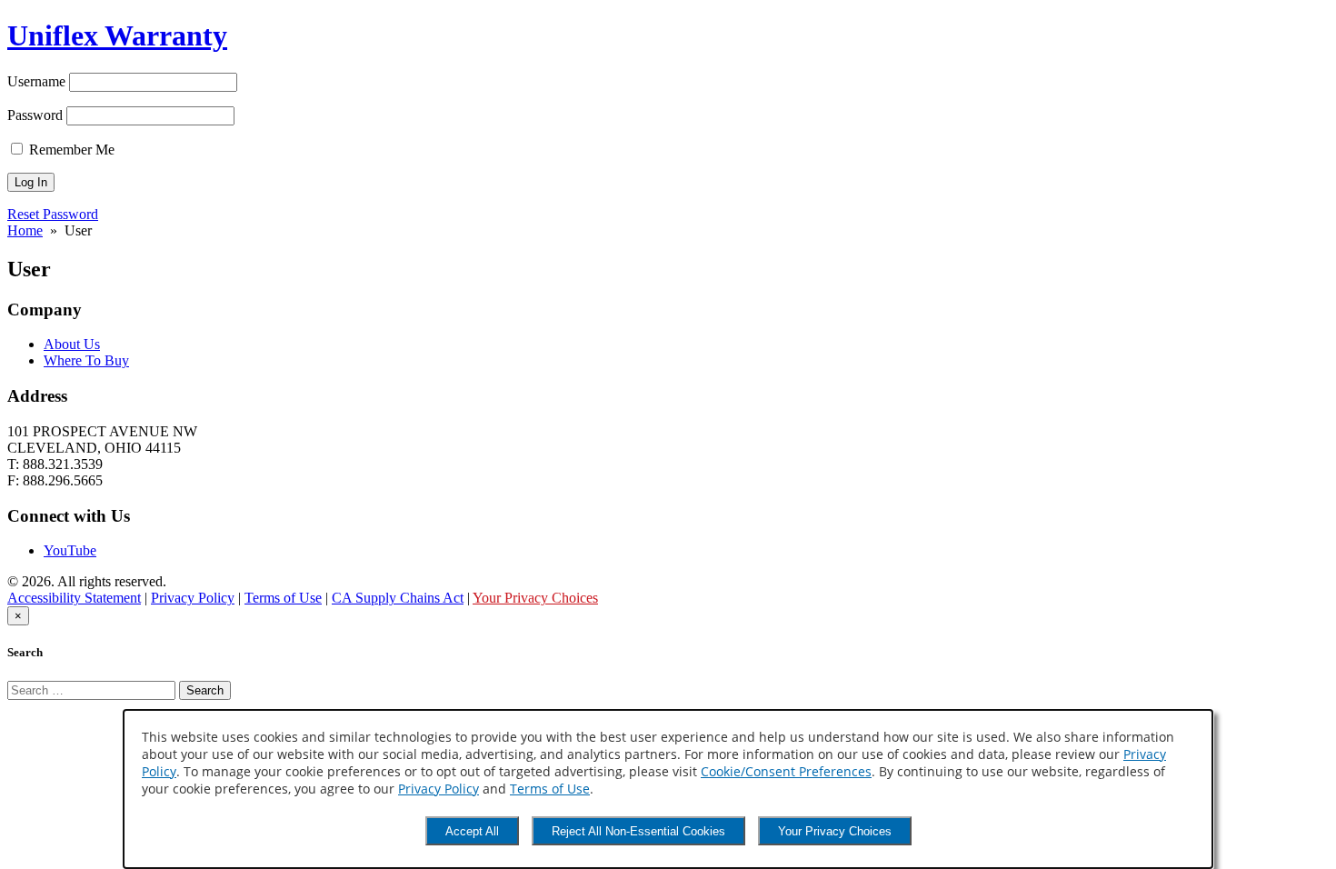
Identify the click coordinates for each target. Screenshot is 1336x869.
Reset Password (52, 214)
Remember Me (70, 149)
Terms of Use (550, 788)
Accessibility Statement (74, 597)
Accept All (472, 831)
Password (35, 115)
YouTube (70, 550)
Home (25, 230)
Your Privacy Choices (835, 831)
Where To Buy (86, 360)
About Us (72, 344)
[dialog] (668, 789)
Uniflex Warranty (117, 35)
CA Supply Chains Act (398, 597)
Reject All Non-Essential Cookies (638, 831)
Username (36, 81)
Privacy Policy (438, 788)
